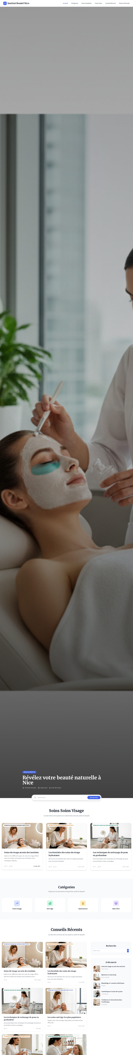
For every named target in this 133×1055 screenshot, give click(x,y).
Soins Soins (98, 3)
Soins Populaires (86, 3)
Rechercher (94, 797)
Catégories (74, 3)
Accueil (65, 3)
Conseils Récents (110, 3)
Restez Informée (124, 3)
